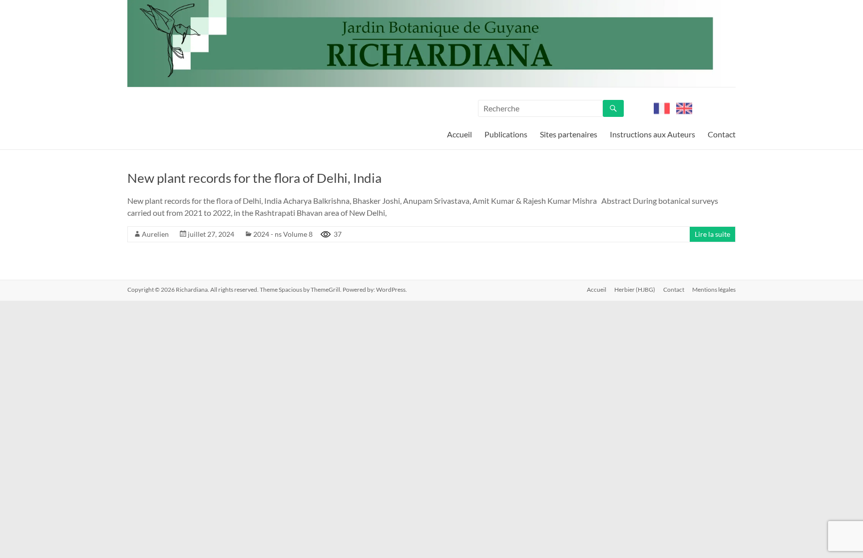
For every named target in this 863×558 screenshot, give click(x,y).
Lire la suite (712, 234)
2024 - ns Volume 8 (283, 234)
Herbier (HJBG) (634, 289)
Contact (722, 134)
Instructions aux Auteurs (652, 134)
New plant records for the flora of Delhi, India (254, 178)
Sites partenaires (568, 134)
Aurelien (155, 234)
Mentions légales (714, 289)
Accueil (459, 134)
